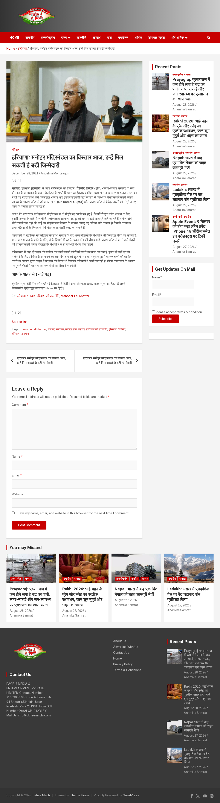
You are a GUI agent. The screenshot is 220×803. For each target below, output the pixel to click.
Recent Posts (168, 66)
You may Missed (25, 547)
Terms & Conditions (127, 670)
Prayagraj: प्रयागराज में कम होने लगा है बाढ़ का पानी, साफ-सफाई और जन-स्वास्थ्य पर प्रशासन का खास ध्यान (191, 89)
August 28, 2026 (184, 104)
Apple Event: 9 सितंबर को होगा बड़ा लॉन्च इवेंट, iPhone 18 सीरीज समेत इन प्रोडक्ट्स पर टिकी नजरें (191, 231)
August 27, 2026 (184, 173)
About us (119, 641)
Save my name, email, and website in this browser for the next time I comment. (73, 513)
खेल (109, 38)
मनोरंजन (123, 38)
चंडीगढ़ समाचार (56, 329)
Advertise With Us (125, 647)
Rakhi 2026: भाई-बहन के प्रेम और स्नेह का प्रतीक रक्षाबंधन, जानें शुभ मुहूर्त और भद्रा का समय (191, 128)
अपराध (97, 38)
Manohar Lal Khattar (75, 296)
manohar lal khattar (33, 329)
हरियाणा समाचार (26, 296)
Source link (19, 322)
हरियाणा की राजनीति (48, 296)
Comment (20, 405)
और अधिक (177, 38)
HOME (14, 38)
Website (17, 494)
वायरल (187, 74)
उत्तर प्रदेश (178, 74)
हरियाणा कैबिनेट (117, 329)
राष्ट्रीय (30, 38)
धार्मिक (138, 38)
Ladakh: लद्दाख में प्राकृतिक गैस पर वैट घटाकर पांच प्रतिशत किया (191, 194)
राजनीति (81, 38)
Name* (157, 277)
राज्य (64, 38)
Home (117, 658)
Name (17, 456)
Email (17, 475)
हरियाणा (16, 149)
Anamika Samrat (184, 109)
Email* (156, 295)
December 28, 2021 (25, 173)
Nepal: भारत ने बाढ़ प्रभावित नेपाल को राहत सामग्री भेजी (189, 162)
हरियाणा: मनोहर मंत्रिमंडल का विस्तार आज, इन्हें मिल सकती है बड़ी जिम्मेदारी (41, 360)
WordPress (131, 795)
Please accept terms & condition (178, 312)
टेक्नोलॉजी (177, 216)
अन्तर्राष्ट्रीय (48, 38)
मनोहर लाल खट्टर (75, 329)
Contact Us (121, 653)
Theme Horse (80, 795)
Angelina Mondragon (55, 173)
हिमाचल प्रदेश (156, 38)
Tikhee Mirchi (41, 795)
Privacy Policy (123, 664)
